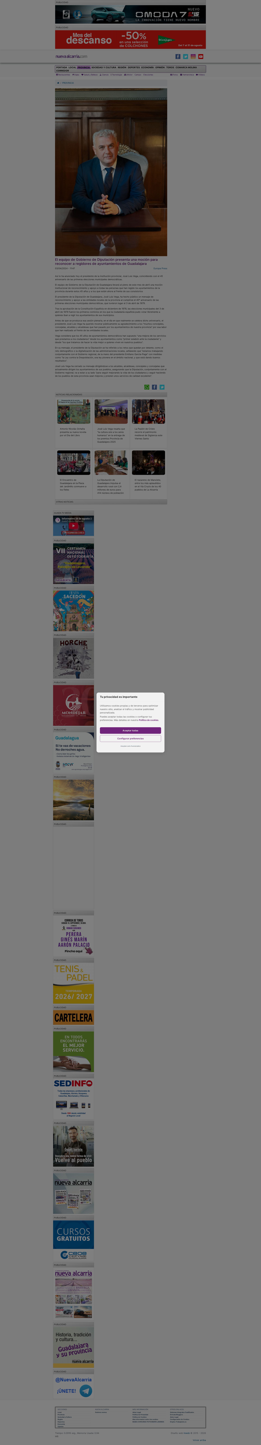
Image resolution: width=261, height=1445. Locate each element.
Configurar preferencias (130, 738)
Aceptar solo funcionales (130, 746)
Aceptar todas (130, 730)
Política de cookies (148, 720)
